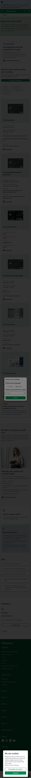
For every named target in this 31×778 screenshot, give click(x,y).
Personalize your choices (15, 769)
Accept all (15, 773)
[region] (15, 763)
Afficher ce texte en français (12, 765)
